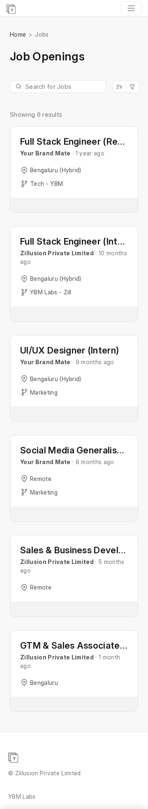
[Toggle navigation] (131, 8)
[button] (74, 169)
